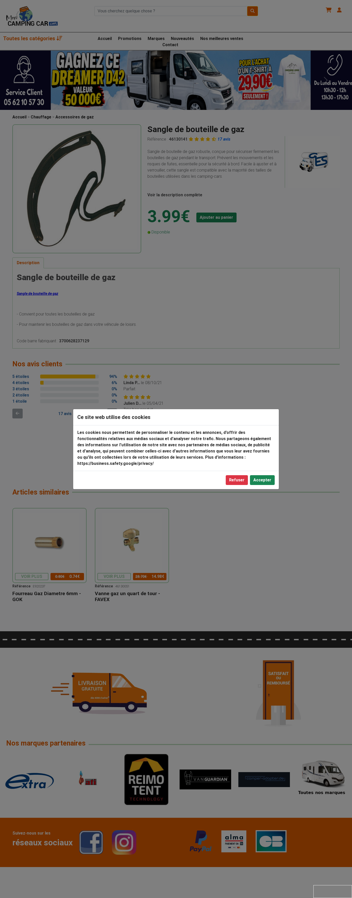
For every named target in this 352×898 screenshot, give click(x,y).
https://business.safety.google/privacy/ (115, 463)
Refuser (237, 480)
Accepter (262, 480)
